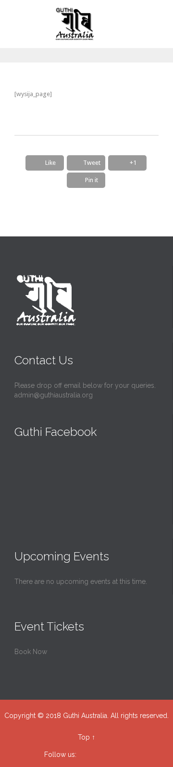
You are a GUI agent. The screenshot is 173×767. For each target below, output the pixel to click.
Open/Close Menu (8, 24)
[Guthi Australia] (79, 24)
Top (84, 737)
